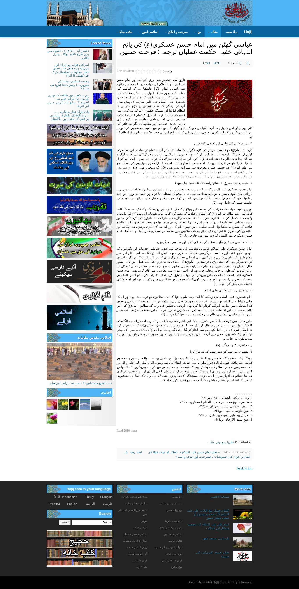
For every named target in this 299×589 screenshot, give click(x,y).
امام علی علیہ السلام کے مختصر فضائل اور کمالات (208, 526)
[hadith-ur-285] (63, 404)
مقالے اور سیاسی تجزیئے (134, 496)
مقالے (214, 32)
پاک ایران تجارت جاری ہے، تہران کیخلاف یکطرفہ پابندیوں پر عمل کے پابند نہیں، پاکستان (69, 115)
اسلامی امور (149, 32)
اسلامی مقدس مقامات (94, 337)
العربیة (90, 503)
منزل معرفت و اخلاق (171, 527)
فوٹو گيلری (176, 567)
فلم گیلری (141, 567)
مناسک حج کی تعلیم (136, 503)
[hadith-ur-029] (84, 404)
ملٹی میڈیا (125, 32)
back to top (244, 468)
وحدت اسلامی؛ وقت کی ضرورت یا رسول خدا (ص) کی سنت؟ (69, 84)
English (72, 503)
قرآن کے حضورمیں (172, 560)
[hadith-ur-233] (95, 404)
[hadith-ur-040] (52, 418)
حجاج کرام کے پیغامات (135, 540)
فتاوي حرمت (175, 540)
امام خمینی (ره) (173, 521)
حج (199, 32)
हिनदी (57, 497)
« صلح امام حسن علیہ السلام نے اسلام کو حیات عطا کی (183, 452)
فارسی (107, 503)
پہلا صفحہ (230, 32)
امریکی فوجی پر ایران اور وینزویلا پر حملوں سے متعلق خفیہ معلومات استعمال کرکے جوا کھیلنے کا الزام (70, 70)
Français (106, 497)
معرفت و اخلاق (177, 32)
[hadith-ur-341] (52, 404)
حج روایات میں (174, 510)
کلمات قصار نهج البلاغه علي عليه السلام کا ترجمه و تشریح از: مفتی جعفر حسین (208, 514)
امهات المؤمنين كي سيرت (168, 547)
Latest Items (101, 43)
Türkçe (90, 497)
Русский (54, 503)
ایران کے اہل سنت (137, 547)
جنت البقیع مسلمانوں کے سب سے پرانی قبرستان (81, 383)
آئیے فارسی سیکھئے (136, 553)
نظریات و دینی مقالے (221, 442)
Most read (242, 489)
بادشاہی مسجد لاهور (215, 538)
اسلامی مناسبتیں (173, 534)
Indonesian (69, 497)
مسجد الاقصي (220, 496)
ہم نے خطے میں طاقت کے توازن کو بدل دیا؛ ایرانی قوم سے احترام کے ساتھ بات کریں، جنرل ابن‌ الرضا (68, 100)
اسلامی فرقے (140, 527)
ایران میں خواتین (173, 553)
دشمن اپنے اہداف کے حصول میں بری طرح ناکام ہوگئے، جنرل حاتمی (68, 54)
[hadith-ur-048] (74, 404)
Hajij (248, 32)
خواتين (143, 521)
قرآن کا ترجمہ (139, 560)
